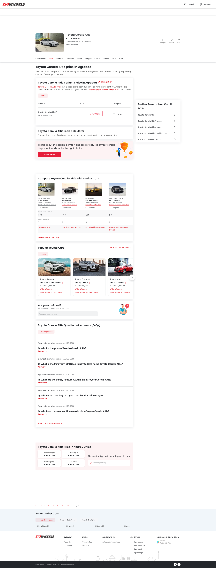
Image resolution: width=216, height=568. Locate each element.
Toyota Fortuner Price (88, 292)
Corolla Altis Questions (49, 423)
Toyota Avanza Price (53, 292)
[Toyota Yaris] (124, 267)
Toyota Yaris (116, 279)
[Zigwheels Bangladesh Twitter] (179, 564)
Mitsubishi (99, 526)
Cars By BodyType (67, 520)
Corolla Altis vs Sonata (95, 227)
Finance (59, 58)
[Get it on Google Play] (164, 544)
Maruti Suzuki (42, 526)
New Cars (44, 506)
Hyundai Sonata (91, 198)
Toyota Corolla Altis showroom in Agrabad (107, 89)
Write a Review (72, 45)
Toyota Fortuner (82, 279)
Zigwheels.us (138, 542)
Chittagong (49, 461)
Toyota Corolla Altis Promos (150, 121)
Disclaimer (85, 545)
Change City (106, 82)
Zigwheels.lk (138, 549)
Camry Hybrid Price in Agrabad (119, 205)
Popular (43, 254)
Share (178, 43)
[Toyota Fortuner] (89, 267)
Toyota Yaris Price (122, 292)
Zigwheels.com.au (140, 545)
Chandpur (73, 453)
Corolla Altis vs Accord (71, 227)
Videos (106, 58)
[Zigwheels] (13, 4)
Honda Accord (66, 198)
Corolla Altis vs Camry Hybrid (118, 228)
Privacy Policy (87, 542)
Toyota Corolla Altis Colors (149, 139)
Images (88, 58)
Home (37, 506)
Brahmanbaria (49, 453)
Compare (163, 43)
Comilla (73, 461)
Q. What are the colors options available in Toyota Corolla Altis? (73, 411)
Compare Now (44, 227)
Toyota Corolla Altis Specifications (152, 133)
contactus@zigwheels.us (111, 542)
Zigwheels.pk (138, 553)
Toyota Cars (123, 247)
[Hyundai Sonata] (94, 189)
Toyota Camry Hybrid (116, 198)
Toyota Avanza (47, 279)
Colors (97, 58)
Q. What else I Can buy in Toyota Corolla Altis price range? (70, 395)
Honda (127, 526)
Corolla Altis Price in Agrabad (47, 205)
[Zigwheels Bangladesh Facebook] (175, 564)
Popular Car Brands (45, 520)
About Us (67, 542)
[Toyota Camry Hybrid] (117, 189)
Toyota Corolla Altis (44, 198)
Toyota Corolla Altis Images (149, 127)
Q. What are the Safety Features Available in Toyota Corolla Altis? (74, 379)
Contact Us (68, 545)
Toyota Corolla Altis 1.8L (48, 112)
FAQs (114, 58)
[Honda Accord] (70, 189)
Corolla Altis (41, 58)
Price (50, 58)
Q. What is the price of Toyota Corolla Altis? (62, 348)
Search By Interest (89, 520)
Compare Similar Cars (48, 238)
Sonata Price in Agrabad (93, 205)
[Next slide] (132, 277)
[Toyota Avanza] (54, 267)
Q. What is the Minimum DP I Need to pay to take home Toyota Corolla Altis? (80, 364)
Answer (41, 351)
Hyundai (70, 526)
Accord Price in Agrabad (69, 205)
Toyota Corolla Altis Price (49, 87)
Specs (79, 58)
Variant (171, 43)
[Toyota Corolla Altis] (46, 189)
